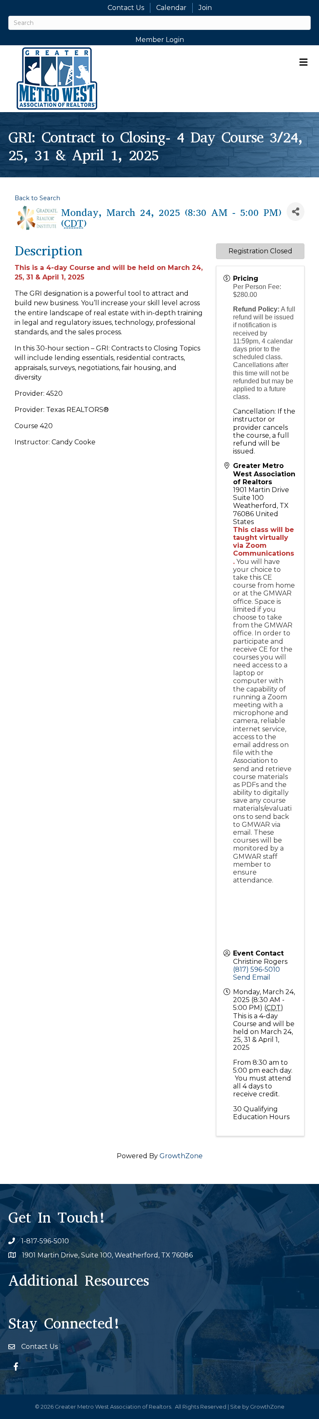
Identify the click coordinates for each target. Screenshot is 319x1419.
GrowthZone (181, 1156)
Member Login (159, 40)
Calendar (171, 8)
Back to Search (37, 198)
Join (205, 8)
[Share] (295, 211)
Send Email (251, 977)
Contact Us (126, 8)
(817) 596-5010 (256, 969)
